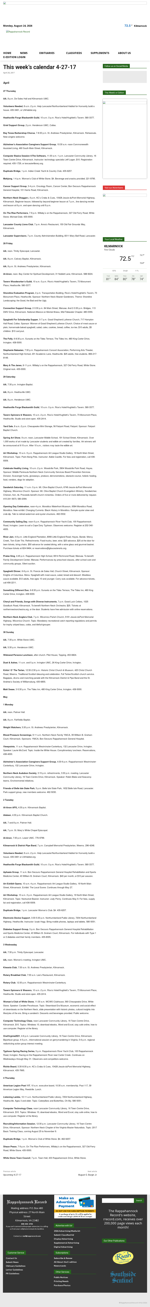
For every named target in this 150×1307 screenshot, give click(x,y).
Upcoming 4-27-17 (12, 1175)
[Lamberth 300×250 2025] (125, 212)
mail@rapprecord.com (32, 1236)
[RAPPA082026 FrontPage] (125, 103)
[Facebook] (113, 77)
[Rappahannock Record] (72, 38)
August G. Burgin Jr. (87, 1175)
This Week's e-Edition (114, 93)
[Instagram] (125, 77)
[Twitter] (137, 77)
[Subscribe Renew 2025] (75, 10)
